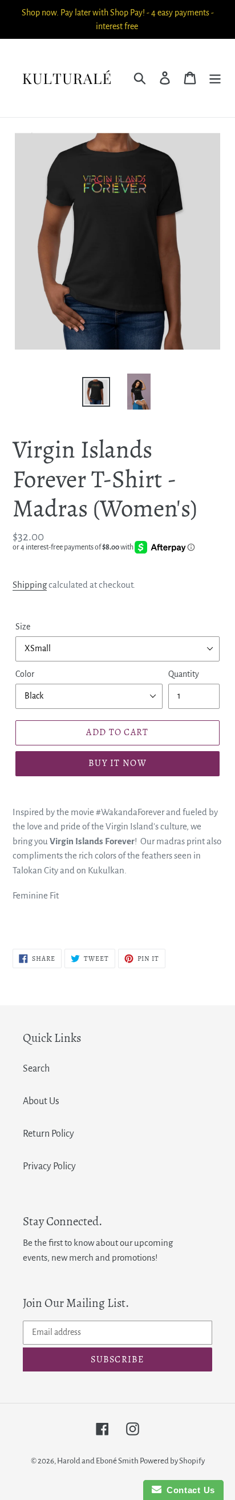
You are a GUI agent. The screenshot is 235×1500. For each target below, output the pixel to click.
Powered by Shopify (172, 1461)
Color (24, 674)
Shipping (30, 584)
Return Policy (48, 1134)
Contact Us (188, 1490)
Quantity (183, 674)
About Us (41, 1101)
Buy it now (117, 763)
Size (22, 626)
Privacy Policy (49, 1166)
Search (36, 1069)
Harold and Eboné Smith (98, 1461)
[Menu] (215, 78)
